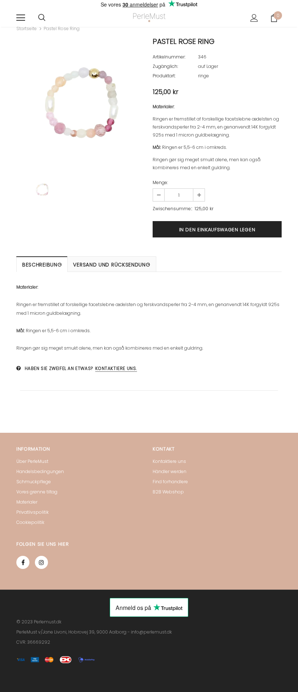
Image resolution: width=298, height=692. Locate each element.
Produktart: (164, 76)
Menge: (160, 182)
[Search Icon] (41, 17)
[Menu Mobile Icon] (20, 17)
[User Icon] (254, 18)
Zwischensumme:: (172, 208)
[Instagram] (41, 562)
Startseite (26, 28)
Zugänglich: (165, 66)
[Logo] (149, 17)
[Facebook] (22, 562)
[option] (80, 102)
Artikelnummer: (169, 57)
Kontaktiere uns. (116, 368)
